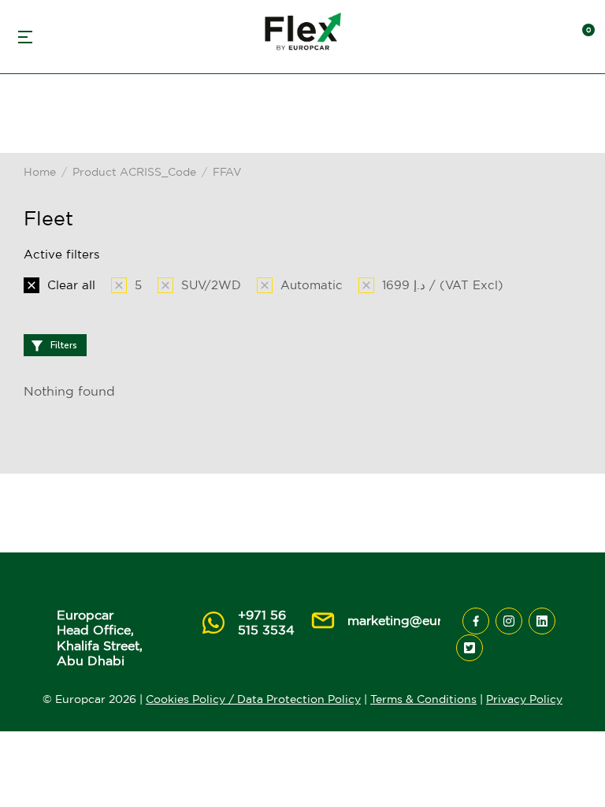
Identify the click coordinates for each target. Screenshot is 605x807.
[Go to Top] (570, 771)
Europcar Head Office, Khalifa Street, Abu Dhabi (100, 638)
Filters (63, 345)
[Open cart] (581, 37)
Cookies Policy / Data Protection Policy (253, 699)
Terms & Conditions (423, 699)
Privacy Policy (524, 699)
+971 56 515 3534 (266, 622)
